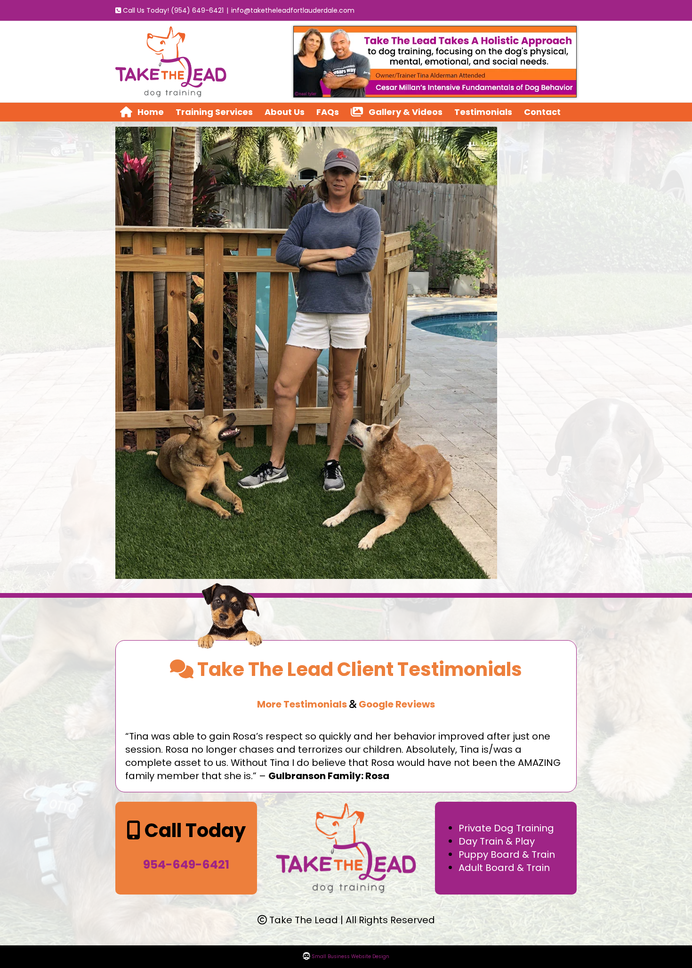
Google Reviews (397, 704)
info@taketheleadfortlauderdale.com (292, 10)
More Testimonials (302, 704)
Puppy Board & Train (507, 854)
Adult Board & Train (504, 867)
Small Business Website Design (349, 956)
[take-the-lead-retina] (346, 806)
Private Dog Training (506, 828)
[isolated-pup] (230, 585)
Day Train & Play (497, 841)
